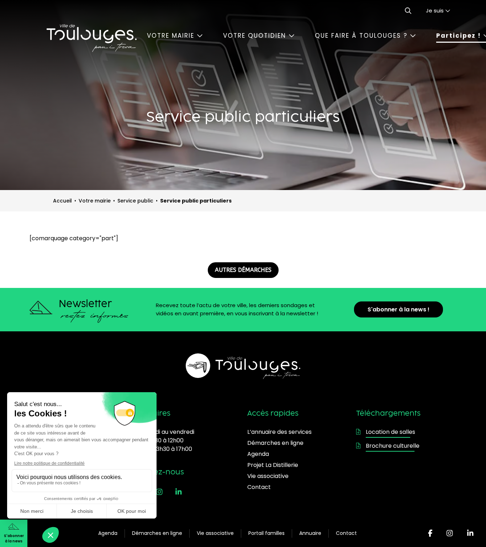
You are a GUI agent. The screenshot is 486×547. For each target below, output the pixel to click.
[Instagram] (450, 533)
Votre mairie (172, 35)
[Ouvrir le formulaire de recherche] (408, 11)
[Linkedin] (470, 533)
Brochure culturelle (392, 446)
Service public (135, 200)
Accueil (62, 200)
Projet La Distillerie (272, 465)
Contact (346, 533)
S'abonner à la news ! (398, 309)
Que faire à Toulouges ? (362, 35)
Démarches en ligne (157, 533)
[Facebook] (430, 533)
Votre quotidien (256, 35)
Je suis (435, 10)
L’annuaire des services (279, 432)
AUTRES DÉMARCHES (243, 270)
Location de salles (390, 432)
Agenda (107, 533)
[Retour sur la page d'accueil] (91, 38)
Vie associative (215, 533)
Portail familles (266, 533)
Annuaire (310, 533)
